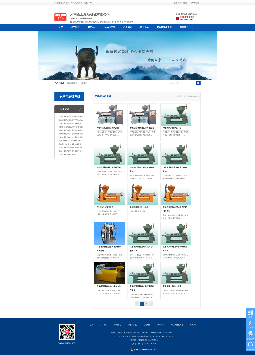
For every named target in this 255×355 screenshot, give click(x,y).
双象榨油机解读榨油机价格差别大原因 (175, 209)
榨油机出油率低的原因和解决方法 (142, 169)
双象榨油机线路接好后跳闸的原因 (71, 137)
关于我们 (75, 27)
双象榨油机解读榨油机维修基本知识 (175, 249)
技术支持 (144, 27)
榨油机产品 (110, 27)
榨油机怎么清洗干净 (105, 207)
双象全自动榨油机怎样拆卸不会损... (71, 127)
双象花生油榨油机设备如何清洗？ (71, 144)
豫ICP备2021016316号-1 (147, 344)
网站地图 (195, 3)
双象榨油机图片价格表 (139, 207)
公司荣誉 (127, 27)
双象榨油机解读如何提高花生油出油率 (142, 249)
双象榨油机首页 (180, 3)
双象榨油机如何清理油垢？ (68, 154)
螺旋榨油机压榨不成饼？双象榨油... (71, 130)
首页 (61, 27)
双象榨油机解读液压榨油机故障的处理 (109, 249)
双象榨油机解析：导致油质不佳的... (71, 134)
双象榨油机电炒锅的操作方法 (109, 286)
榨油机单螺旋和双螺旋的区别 (109, 167)
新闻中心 (92, 27)
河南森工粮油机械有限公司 (141, 336)
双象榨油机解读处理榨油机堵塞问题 (142, 288)
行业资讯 (64, 109)
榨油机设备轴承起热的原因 (108, 128)
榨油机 (84, 83)
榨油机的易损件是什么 (172, 128)
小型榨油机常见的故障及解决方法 (175, 169)
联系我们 (184, 27)
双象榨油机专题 (164, 27)
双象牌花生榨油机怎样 (172, 286)
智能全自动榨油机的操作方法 (142, 128)
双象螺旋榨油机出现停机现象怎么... (71, 120)
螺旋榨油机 (72, 83)
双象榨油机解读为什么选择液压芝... (71, 123)
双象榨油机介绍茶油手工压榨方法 (71, 151)
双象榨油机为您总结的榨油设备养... (71, 116)
